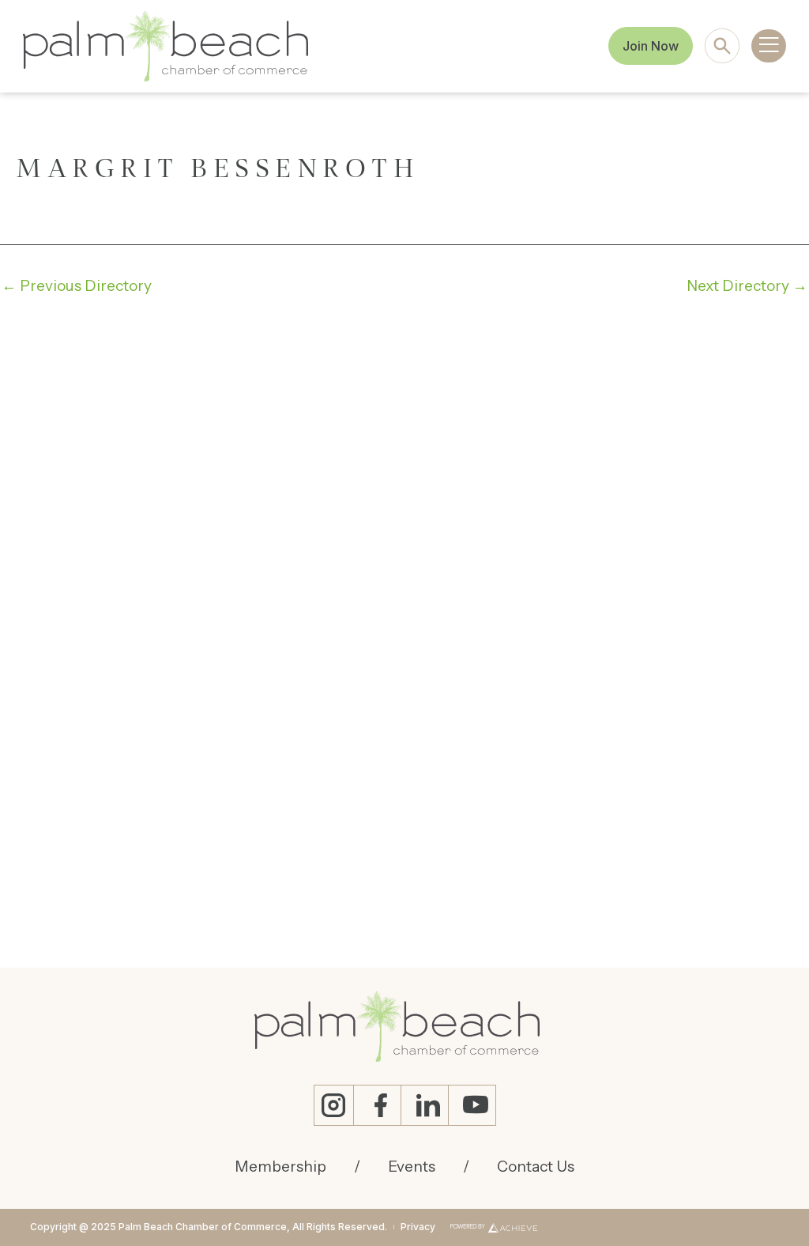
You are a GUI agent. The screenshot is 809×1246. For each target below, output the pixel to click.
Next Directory (747, 285)
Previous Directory (77, 285)
